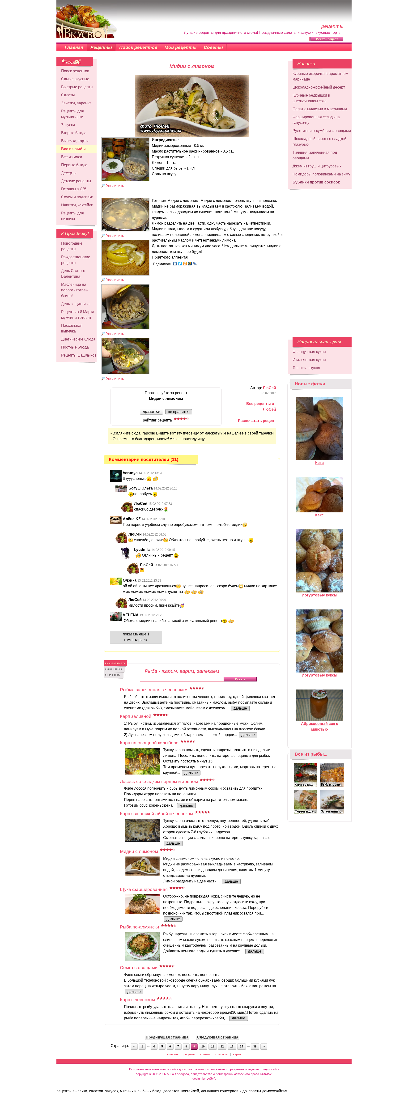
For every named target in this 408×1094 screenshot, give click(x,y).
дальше (240, 708)
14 (241, 1046)
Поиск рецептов (138, 47)
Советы (213, 47)
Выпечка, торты (75, 141)
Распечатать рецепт (257, 421)
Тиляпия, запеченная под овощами (315, 155)
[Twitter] (180, 263)
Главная (74, 47)
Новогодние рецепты (71, 246)
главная (172, 1054)
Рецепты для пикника (72, 216)
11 (212, 1046)
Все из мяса (71, 157)
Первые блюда (74, 165)
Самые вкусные (75, 79)
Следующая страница (217, 1037)
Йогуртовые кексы (319, 595)
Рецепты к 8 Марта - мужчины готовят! (78, 314)
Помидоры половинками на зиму (321, 174)
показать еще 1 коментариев (136, 637)
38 (255, 1046)
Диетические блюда (78, 339)
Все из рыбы (73, 149)
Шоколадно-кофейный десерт (319, 87)
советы (205, 1054)
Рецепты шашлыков (79, 355)
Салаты (68, 95)
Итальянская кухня (309, 360)
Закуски (68, 125)
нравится (151, 411)
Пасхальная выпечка (71, 328)
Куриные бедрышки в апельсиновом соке (311, 98)
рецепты (189, 1054)
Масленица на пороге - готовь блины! (74, 290)
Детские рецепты (76, 181)
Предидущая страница (167, 1037)
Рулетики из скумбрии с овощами (322, 131)
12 (222, 1046)
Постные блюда (75, 347)
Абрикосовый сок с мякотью (319, 726)
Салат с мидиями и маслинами (320, 109)
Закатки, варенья (76, 103)
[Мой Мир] (189, 263)
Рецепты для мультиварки (72, 114)
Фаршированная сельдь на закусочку (316, 120)
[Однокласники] (185, 263)
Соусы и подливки (77, 197)
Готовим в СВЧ (74, 189)
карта (237, 1054)
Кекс (319, 463)
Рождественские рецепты (75, 260)
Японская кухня (306, 368)
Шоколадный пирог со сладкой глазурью (319, 141)
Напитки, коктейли (77, 205)
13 (232, 1046)
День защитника (75, 304)
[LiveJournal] (194, 263)
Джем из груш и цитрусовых (317, 166)
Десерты (68, 173)
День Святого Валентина (73, 273)
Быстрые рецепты (77, 87)
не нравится (178, 412)
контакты (221, 1054)
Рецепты (101, 47)
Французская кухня (309, 352)
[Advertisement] (320, 260)
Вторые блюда (73, 133)
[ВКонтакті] (175, 263)
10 (203, 1046)
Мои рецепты (180, 47)
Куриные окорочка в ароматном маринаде (320, 76)
